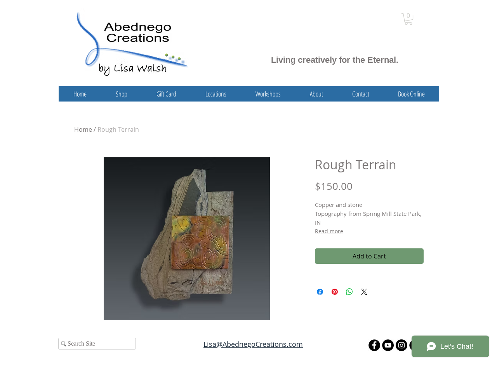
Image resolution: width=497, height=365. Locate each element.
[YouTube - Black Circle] (388, 345)
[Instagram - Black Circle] (401, 345)
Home (83, 129)
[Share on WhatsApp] (349, 291)
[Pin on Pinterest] (334, 291)
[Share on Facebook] (320, 291)
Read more (329, 231)
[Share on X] (364, 291)
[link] (408, 19)
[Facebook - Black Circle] (374, 345)
